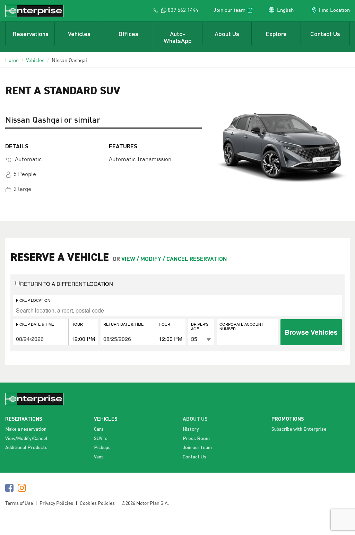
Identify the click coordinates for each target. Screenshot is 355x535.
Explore (276, 33)
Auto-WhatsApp (178, 37)
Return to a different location (66, 284)
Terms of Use (19, 503)
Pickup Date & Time (35, 323)
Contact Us (325, 33)
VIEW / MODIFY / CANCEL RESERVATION (174, 258)
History (191, 429)
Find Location (334, 10)
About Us (227, 33)
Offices (128, 33)
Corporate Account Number (241, 326)
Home (12, 60)
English (285, 10)
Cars (99, 429)
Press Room (196, 438)
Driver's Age (199, 326)
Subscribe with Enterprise (299, 429)
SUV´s (100, 438)
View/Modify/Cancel (26, 438)
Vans (99, 456)
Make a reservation (25, 429)
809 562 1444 (182, 10)
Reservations (30, 33)
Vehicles (79, 33)
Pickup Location (33, 299)
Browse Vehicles (311, 332)
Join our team (229, 10)
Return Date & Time (123, 323)
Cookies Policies (97, 503)
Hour (77, 323)
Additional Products (26, 447)
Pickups (102, 447)
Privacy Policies (56, 503)
